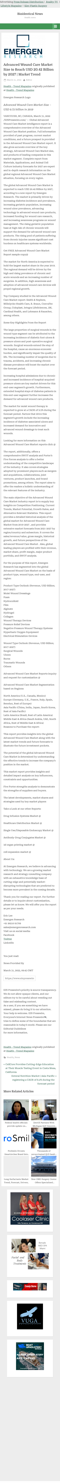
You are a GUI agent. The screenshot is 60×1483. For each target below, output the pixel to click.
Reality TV (51, 2)
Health (10, 1057)
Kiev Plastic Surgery (35, 5)
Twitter (7, 939)
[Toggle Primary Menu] (55, 26)
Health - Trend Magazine (17, 86)
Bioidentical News (30, 14)
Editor (29, 80)
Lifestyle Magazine (11, 5)
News (17, 1057)
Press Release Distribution (29, 2)
